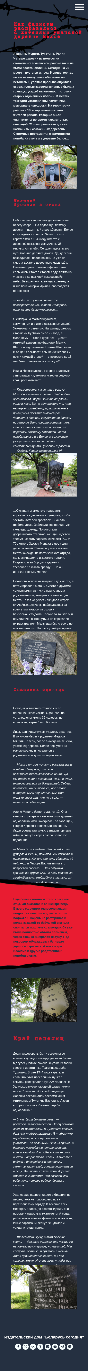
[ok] (40, 1348)
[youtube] (55, 1348)
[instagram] (48, 1348)
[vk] (33, 1348)
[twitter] (26, 1348)
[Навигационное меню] (79, 7)
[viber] (70, 1348)
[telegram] (62, 1348)
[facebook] (18, 1348)
